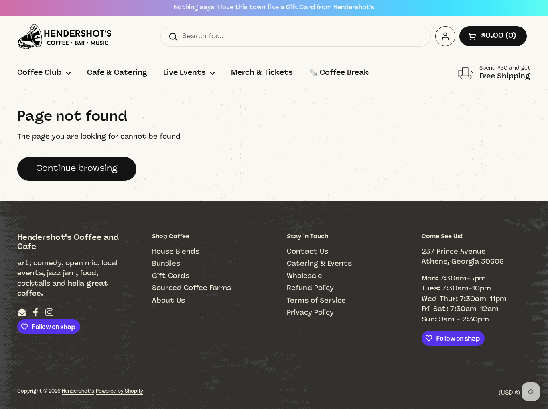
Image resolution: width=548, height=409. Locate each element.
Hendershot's (78, 391)
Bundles (166, 263)
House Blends (175, 251)
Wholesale (304, 276)
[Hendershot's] (64, 36)
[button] (493, 36)
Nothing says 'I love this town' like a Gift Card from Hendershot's (274, 8)
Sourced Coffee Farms (191, 288)
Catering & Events (319, 263)
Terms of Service (316, 300)
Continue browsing (77, 168)
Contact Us (307, 251)
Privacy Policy (310, 312)
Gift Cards (170, 276)
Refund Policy (310, 288)
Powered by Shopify (119, 391)
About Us (168, 300)
